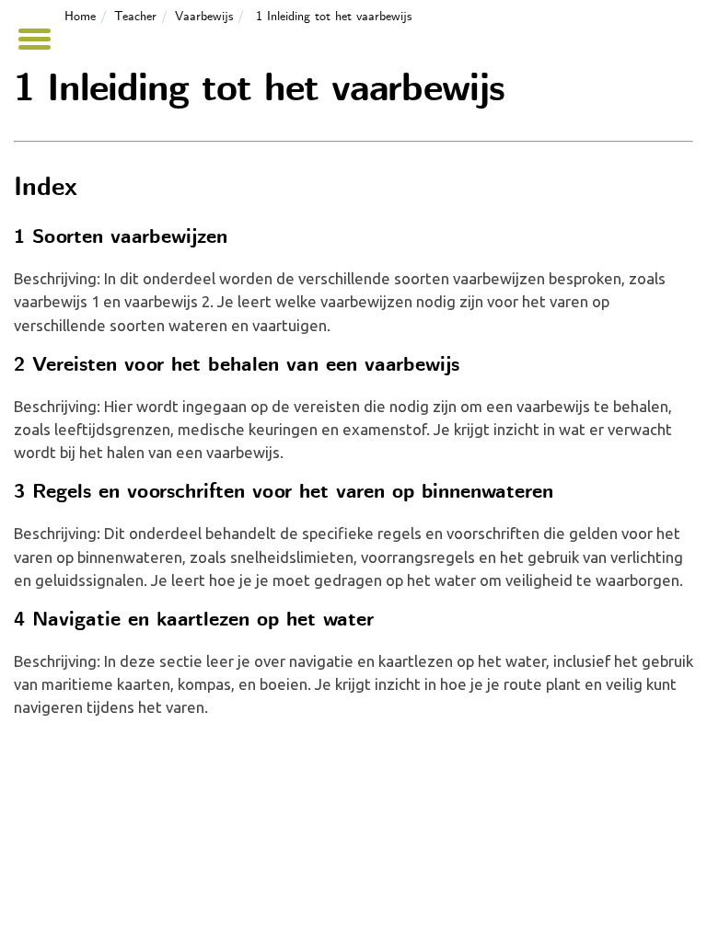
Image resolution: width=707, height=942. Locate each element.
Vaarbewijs (204, 16)
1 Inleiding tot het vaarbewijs (333, 16)
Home (80, 16)
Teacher (135, 16)
